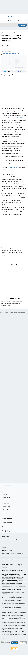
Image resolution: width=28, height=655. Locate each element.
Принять (22, 25)
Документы (3, 21)
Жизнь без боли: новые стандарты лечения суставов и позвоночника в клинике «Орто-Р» (11, 304)
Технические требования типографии (10, 539)
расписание (13, 167)
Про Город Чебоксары (6, 485)
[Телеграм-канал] (7, 71)
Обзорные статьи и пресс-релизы (9, 541)
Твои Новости (5, 500)
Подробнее (10, 605)
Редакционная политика (7, 550)
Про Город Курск (5, 503)
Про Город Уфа (5, 509)
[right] (26, 21)
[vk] (11, 265)
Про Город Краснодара (7, 522)
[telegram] (16, 265)
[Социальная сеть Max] (20, 71)
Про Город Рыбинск (6, 506)
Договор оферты (5, 536)
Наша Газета (4, 494)
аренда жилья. (6, 255)
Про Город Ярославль (6, 490)
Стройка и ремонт (12, 21)
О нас (3, 544)
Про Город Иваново (6, 497)
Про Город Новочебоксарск (8, 488)
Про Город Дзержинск (6, 515)
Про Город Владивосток (7, 518)
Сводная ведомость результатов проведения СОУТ (13, 553)
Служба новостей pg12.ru (10, 53)
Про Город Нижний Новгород (8, 513)
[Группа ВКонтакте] (3, 530)
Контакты (4, 547)
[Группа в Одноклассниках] (5, 530)
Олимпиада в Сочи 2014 (15, 118)
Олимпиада (6, 45)
